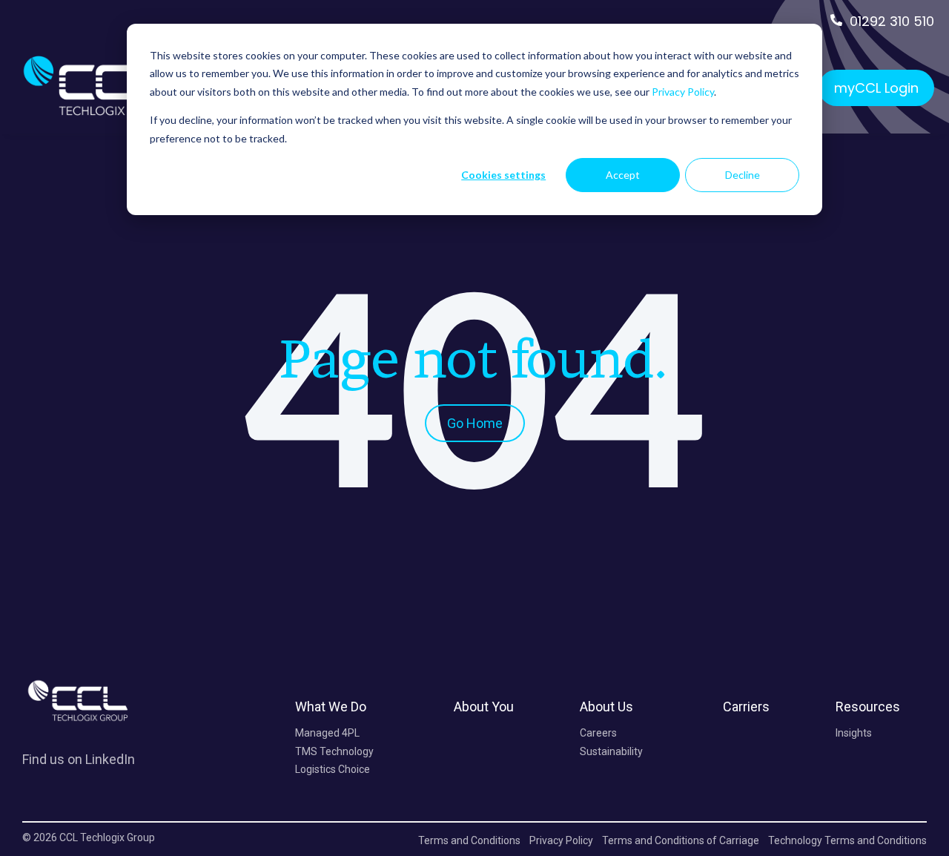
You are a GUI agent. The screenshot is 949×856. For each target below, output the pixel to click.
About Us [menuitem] (606, 706)
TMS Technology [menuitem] (334, 751)
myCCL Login (876, 88)
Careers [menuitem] (598, 733)
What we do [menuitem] (330, 706)
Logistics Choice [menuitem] (332, 769)
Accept (623, 174)
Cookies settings (503, 174)
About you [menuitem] (484, 706)
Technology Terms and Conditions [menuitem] (847, 840)
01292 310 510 (892, 21)
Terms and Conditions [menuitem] (469, 840)
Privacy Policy (683, 91)
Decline (742, 174)
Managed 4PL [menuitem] (327, 733)
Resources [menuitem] (868, 706)
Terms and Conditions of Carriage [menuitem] (680, 840)
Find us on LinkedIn (78, 759)
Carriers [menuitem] (746, 706)
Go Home (475, 423)
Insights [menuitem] (854, 733)
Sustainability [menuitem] (611, 751)
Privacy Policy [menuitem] (561, 840)
